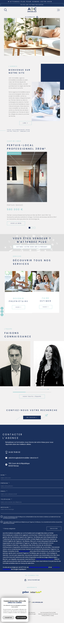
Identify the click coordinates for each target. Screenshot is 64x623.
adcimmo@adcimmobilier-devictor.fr (23, 452)
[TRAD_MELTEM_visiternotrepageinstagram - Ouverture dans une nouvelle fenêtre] (2, 311)
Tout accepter (21, 617)
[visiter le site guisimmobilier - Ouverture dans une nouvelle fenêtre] (37, 597)
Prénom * (5, 477)
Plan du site (52, 607)
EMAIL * (4, 485)
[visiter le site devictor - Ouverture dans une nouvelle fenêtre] (24, 597)
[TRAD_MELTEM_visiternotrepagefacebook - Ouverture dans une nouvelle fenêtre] (2, 308)
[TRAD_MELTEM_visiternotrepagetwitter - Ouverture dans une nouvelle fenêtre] (2, 314)
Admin (50, 608)
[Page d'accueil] (32, 9)
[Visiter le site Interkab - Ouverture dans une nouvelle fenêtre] (25, 587)
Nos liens (54, 608)
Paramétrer (8, 617)
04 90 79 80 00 (14, 447)
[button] (29, 222)
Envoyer (54, 523)
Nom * (3, 469)
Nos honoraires (44, 607)
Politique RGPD (45, 610)
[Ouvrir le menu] (58, 9)
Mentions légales (42, 608)
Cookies (52, 610)
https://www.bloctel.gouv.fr (45, 554)
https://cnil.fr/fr (24, 546)
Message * (6, 502)
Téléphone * (6, 494)
